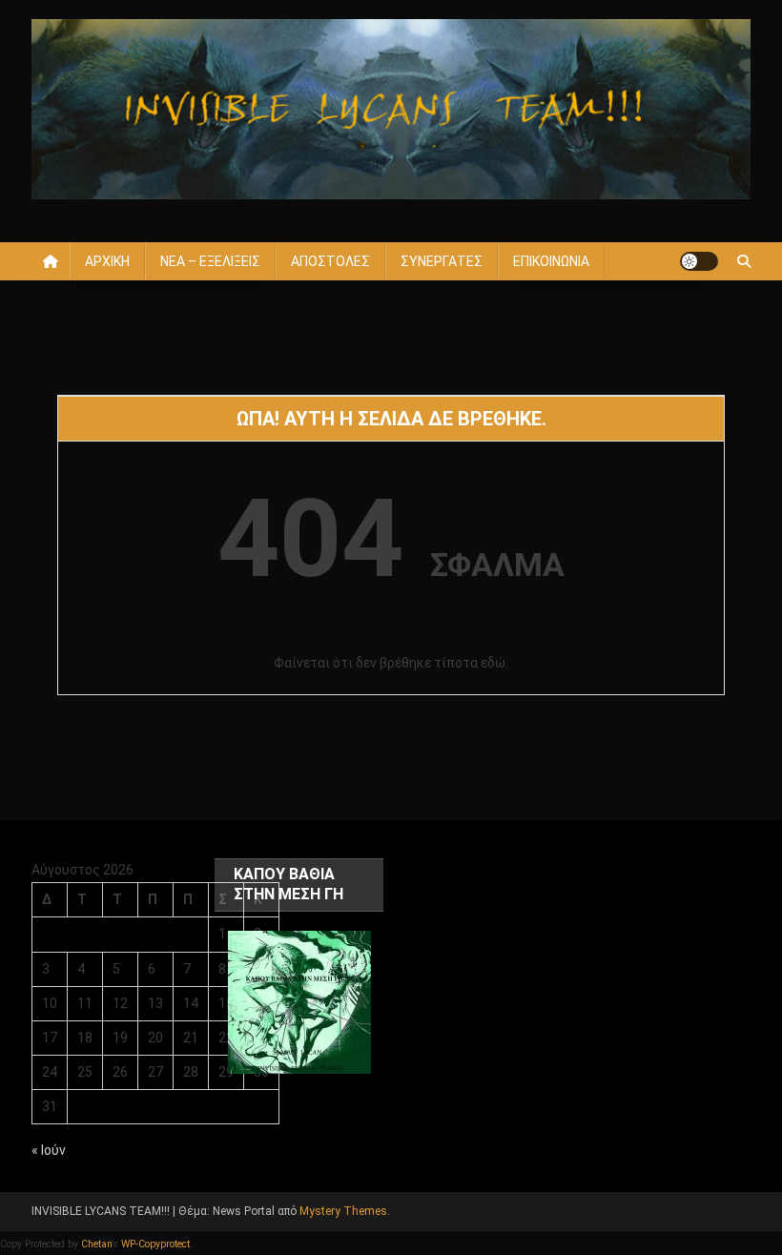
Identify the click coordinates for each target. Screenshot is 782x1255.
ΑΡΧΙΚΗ (107, 261)
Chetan (96, 1244)
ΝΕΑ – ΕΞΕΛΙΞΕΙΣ (210, 261)
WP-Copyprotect (155, 1244)
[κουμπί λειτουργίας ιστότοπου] (699, 261)
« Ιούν (48, 1150)
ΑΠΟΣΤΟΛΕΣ (330, 261)
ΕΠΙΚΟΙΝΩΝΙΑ (551, 261)
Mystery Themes (343, 1211)
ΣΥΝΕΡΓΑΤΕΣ (442, 261)
